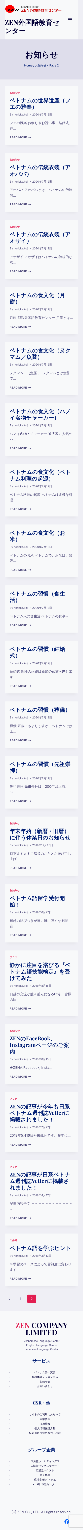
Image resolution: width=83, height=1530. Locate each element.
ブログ (13, 957)
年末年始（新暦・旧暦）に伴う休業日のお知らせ (40, 834)
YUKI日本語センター (45, 1484)
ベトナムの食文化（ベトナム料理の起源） (40, 475)
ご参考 (13, 1240)
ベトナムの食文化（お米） (37, 535)
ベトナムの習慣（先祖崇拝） (40, 767)
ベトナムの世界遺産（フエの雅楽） (40, 103)
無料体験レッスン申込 (45, 1376)
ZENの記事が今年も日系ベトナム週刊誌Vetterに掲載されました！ (40, 1113)
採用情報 (45, 1423)
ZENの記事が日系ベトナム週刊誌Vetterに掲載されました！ (40, 1181)
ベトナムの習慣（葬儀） (40, 709)
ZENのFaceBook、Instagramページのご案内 (39, 1045)
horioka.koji (21, 114)
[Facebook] (66, 1521)
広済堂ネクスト (45, 1470)
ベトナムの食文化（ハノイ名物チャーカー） (40, 414)
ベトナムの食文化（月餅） (37, 298)
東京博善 (45, 1475)
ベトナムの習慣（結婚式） (37, 652)
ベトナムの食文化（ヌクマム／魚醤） (40, 353)
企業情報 (45, 1419)
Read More (20, 137)
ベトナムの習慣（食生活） (37, 596)
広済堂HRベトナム (45, 1479)
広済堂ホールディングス (45, 1461)
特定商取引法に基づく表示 (45, 1433)
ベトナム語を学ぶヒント (40, 1247)
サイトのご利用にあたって (45, 1414)
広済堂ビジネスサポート (45, 1465)
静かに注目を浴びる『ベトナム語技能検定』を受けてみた (40, 971)
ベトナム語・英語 (44, 1372)
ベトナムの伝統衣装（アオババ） (40, 170)
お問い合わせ (45, 1386)
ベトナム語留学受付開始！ (37, 901)
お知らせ (15, 92)
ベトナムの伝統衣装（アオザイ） (40, 237)
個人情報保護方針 (44, 1428)
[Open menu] (72, 19)
